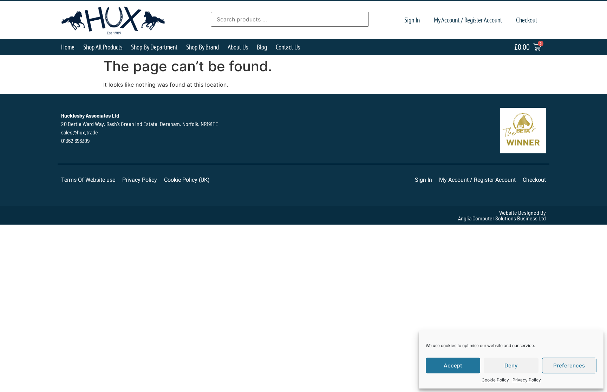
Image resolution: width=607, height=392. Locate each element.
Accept (453, 365)
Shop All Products (102, 46)
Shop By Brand (202, 46)
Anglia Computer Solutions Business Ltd (502, 218)
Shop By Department (154, 46)
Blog (262, 46)
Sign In (412, 19)
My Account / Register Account (468, 19)
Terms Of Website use (88, 180)
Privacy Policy (527, 380)
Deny (511, 365)
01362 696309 (75, 140)
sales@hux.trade (79, 132)
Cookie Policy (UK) (187, 180)
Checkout (526, 19)
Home (67, 46)
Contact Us (288, 46)
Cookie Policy (495, 380)
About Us (238, 46)
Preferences (569, 365)
